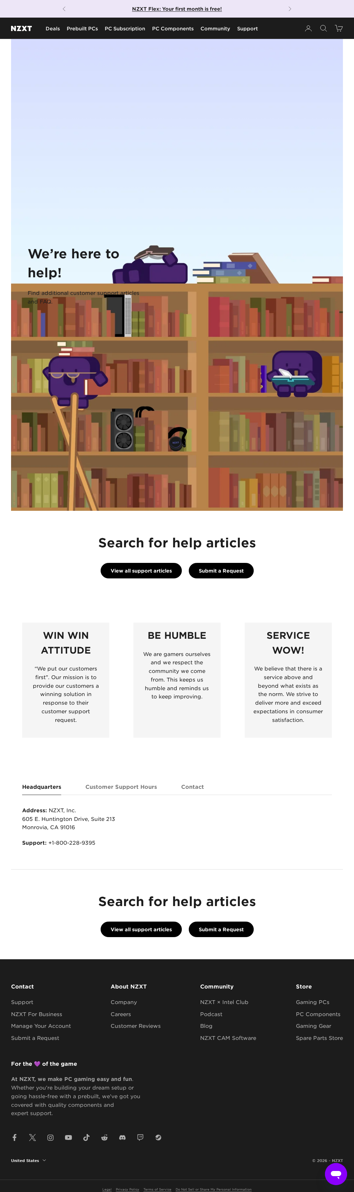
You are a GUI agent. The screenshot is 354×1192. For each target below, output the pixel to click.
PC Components (173, 28)
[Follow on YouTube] (68, 1137)
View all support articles (141, 571)
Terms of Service (157, 1189)
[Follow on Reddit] (104, 1137)
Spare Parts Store (319, 1037)
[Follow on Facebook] (14, 1137)
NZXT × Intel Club (224, 1002)
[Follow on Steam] (158, 1137)
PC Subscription (125, 28)
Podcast (211, 1014)
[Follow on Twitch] (140, 1137)
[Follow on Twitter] (32, 1137)
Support (247, 28)
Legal (107, 1189)
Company (124, 1002)
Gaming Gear (313, 1025)
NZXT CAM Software (228, 1037)
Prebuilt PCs (82, 28)
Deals (53, 28)
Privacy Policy (127, 1189)
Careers (121, 1014)
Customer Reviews (136, 1025)
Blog (206, 1025)
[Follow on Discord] (122, 1137)
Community (215, 28)
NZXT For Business (36, 1014)
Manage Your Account (41, 1025)
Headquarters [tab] (41, 786)
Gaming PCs (312, 1002)
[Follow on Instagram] (50, 1137)
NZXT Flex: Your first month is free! (177, 9)
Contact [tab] (192, 786)
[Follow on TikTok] (86, 1137)
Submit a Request (221, 571)
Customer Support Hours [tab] (121, 786)
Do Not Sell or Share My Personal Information (214, 1189)
